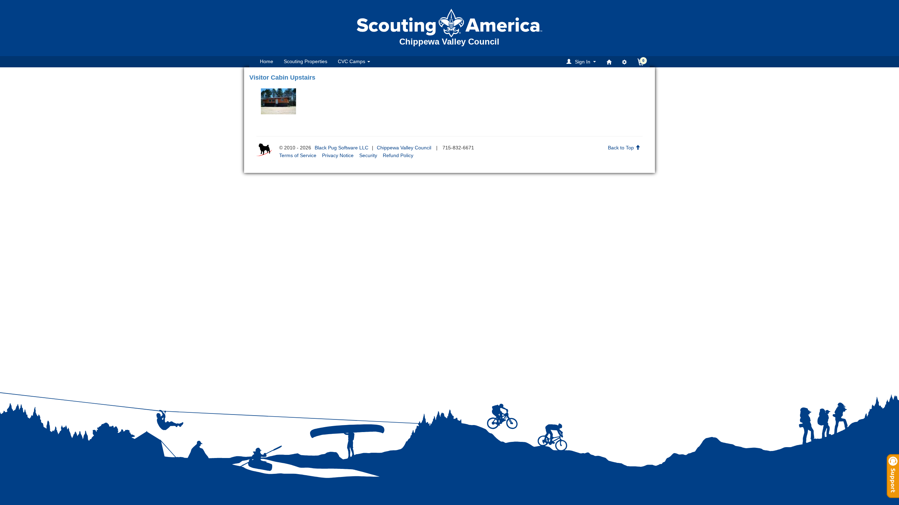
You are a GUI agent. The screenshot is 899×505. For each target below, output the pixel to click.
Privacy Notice (338, 155)
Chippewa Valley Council (404, 147)
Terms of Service (297, 155)
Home (266, 61)
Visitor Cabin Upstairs (282, 77)
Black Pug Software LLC (341, 147)
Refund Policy (398, 155)
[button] (582, 61)
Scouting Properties (305, 61)
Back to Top (621, 147)
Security (368, 155)
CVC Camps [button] (352, 61)
